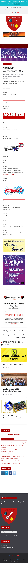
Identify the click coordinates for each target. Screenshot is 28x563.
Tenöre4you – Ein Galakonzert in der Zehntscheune (14, 336)
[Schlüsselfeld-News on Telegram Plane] (6, 473)
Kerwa (5, 76)
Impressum (4, 545)
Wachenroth (5, 78)
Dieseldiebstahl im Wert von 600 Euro (11, 454)
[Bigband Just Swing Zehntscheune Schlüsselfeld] (14, 401)
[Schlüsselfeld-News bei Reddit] (14, 473)
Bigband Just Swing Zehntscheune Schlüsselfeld (13, 417)
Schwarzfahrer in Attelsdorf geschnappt (11, 460)
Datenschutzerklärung (7, 547)
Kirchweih (10, 76)
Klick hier (17, 4)
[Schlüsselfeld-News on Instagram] (3, 473)
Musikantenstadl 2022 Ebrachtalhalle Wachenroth (12, 390)
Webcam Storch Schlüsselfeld (9, 536)
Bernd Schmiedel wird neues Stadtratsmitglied (13, 443)
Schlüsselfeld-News (19, 74)
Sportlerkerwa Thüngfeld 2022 (13, 364)
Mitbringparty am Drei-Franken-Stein (14, 331)
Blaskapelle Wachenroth (9, 174)
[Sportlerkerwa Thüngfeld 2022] (14, 349)
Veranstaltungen (7, 64)
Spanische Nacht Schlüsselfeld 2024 (10, 463)
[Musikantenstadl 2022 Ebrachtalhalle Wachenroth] (14, 374)
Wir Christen (4, 534)
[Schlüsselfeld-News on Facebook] (10, 473)
